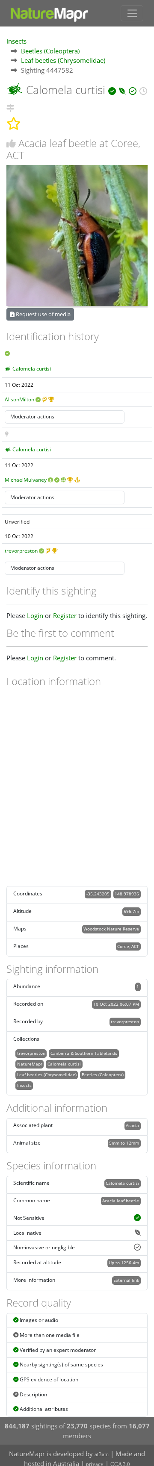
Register (65, 615)
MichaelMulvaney (26, 479)
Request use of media (43, 314)
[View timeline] (143, 89)
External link (126, 1280)
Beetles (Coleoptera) (50, 51)
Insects (16, 41)
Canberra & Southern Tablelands (83, 1053)
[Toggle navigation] (132, 13)
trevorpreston (21, 550)
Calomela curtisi (31, 368)
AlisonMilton (19, 399)
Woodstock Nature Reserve (111, 929)
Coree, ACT (128, 946)
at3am (102, 1454)
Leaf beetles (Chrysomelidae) (63, 60)
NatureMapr (29, 1064)
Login (35, 615)
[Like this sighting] (11, 143)
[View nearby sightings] (10, 107)
